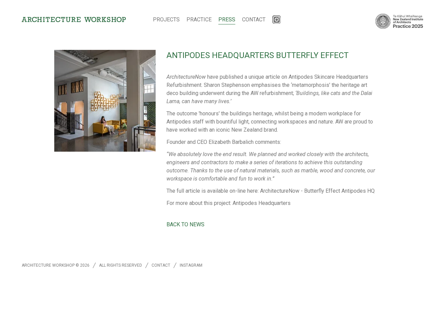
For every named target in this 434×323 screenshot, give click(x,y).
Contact (253, 19)
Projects (166, 19)
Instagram (191, 265)
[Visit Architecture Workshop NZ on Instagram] (277, 20)
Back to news (185, 224)
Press (226, 19)
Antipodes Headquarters (262, 203)
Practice (199, 19)
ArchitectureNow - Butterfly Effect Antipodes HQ (317, 191)
